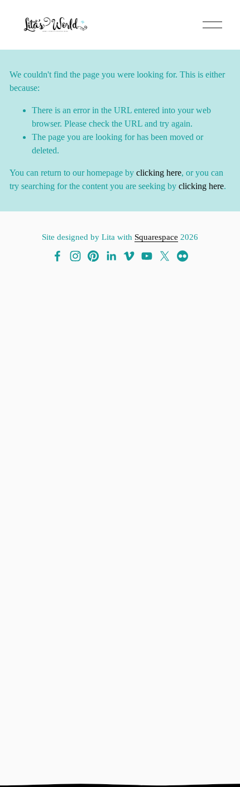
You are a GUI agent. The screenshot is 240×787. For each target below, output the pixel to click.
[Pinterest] (93, 256)
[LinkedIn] (111, 256)
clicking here (158, 172)
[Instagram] (75, 256)
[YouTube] (146, 256)
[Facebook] (57, 256)
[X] (164, 256)
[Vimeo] (129, 256)
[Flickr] (182, 256)
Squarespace (156, 237)
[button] (41, 590)
